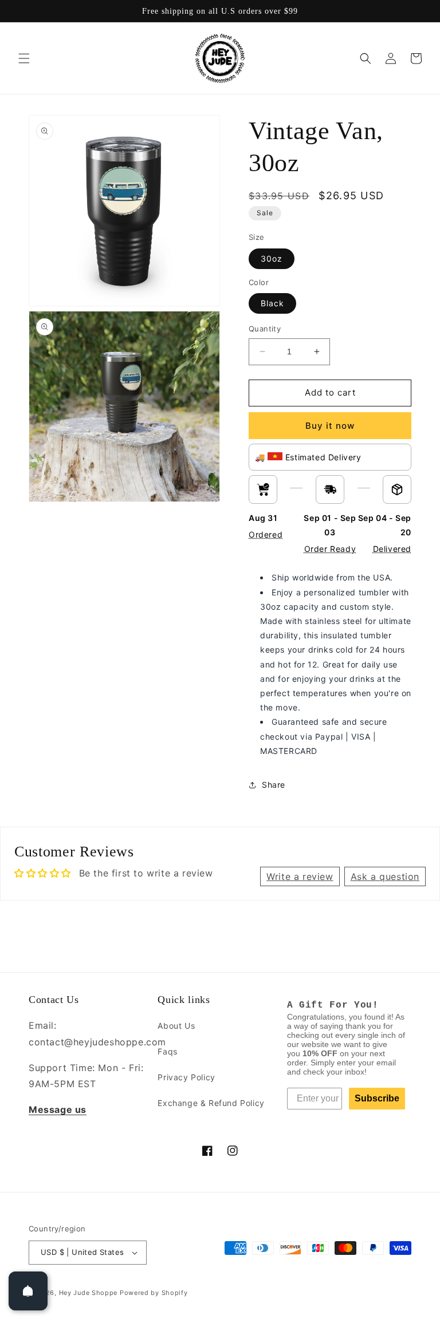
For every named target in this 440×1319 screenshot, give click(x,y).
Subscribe (377, 1098)
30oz (271, 258)
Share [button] (273, 784)
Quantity (265, 328)
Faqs (167, 1051)
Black (272, 303)
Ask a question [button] (385, 876)
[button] (24, 58)
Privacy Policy (186, 1077)
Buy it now (330, 425)
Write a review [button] (299, 876)
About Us (176, 1025)
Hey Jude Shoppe (88, 1293)
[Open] (28, 1290)
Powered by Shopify (154, 1293)
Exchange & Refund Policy (211, 1103)
